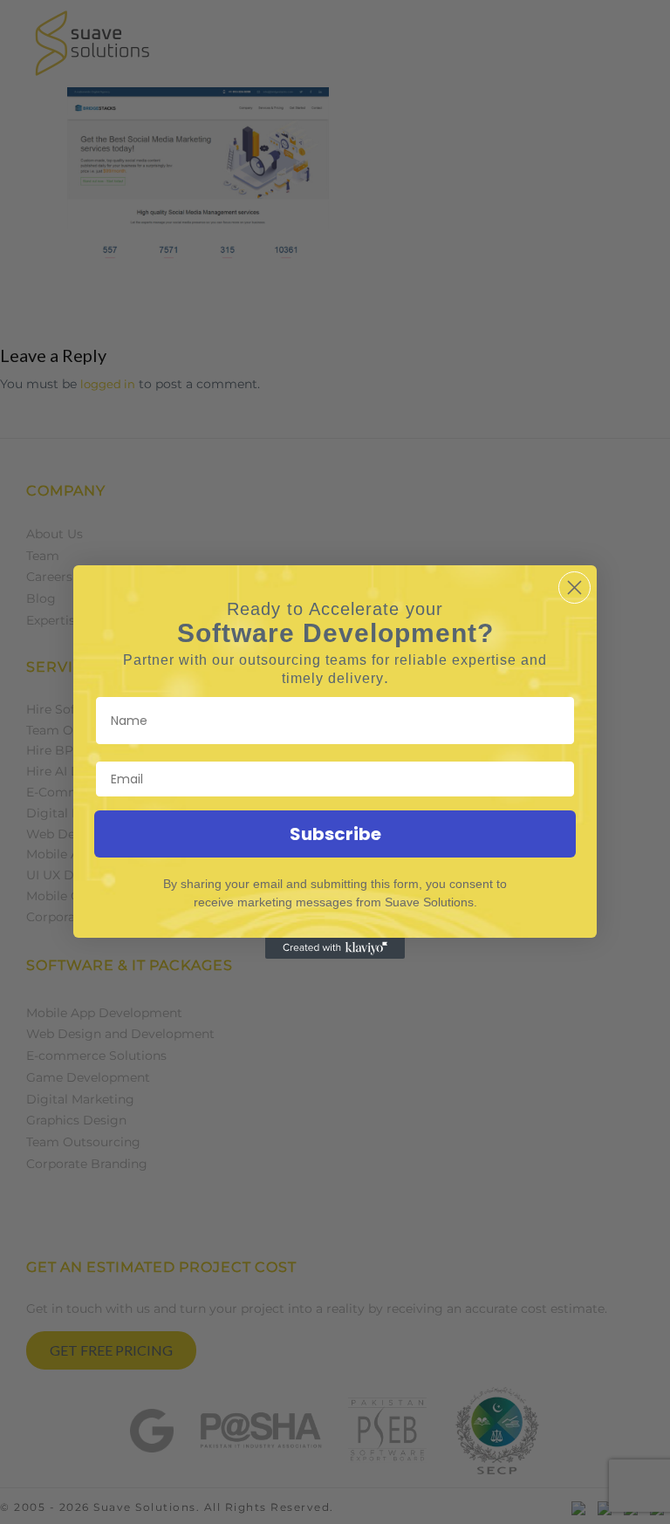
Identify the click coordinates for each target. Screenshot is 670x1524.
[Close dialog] (574, 587)
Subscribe (335, 834)
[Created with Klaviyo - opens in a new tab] (335, 948)
